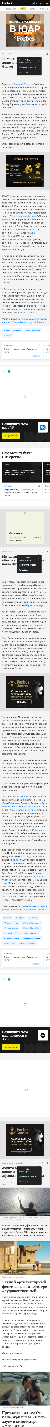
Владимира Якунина (26, 216)
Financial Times (27, 312)
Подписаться (11, 435)
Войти (34, 3)
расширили (22, 796)
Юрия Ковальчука (22, 229)
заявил (33, 259)
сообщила (27, 104)
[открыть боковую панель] (41, 3)
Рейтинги (33, 8)
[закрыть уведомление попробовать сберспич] (39, 61)
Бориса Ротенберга (23, 239)
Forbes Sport (8, 486)
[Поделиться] (43, 54)
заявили (39, 829)
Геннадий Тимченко (23, 84)
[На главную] (7, 3)
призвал (16, 859)
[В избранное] (47, 54)
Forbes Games (15, 8)
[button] (47, 3)
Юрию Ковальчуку (35, 605)
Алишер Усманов (27, 876)
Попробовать (24, 72)
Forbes (22, 598)
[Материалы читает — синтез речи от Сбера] (39, 54)
